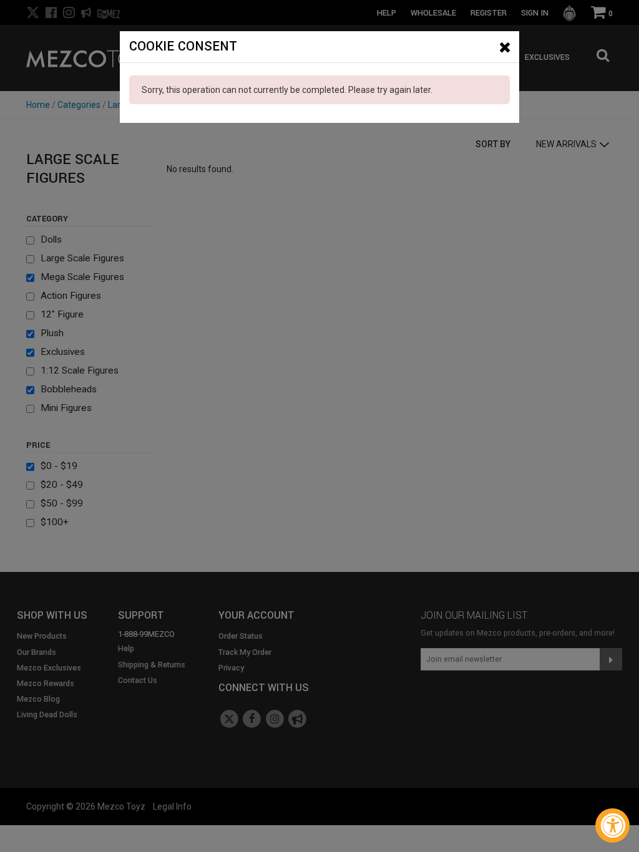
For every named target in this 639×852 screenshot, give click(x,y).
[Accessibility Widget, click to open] (612, 825)
